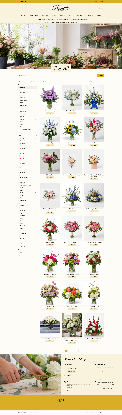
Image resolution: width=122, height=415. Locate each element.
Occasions (89, 15)
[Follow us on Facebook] (61, 405)
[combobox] (97, 81)
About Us (95, 1)
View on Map (72, 371)
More (98, 15)
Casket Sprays (79, 15)
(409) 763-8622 (23, 1)
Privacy (91, 412)
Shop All (23, 15)
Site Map (102, 412)
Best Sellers (45, 15)
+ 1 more (69, 390)
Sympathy (62, 15)
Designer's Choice (33, 15)
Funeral (70, 15)
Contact (101, 1)
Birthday (54, 15)
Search (101, 75)
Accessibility (96, 412)
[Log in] (99, 8)
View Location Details (107, 388)
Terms (87, 412)
